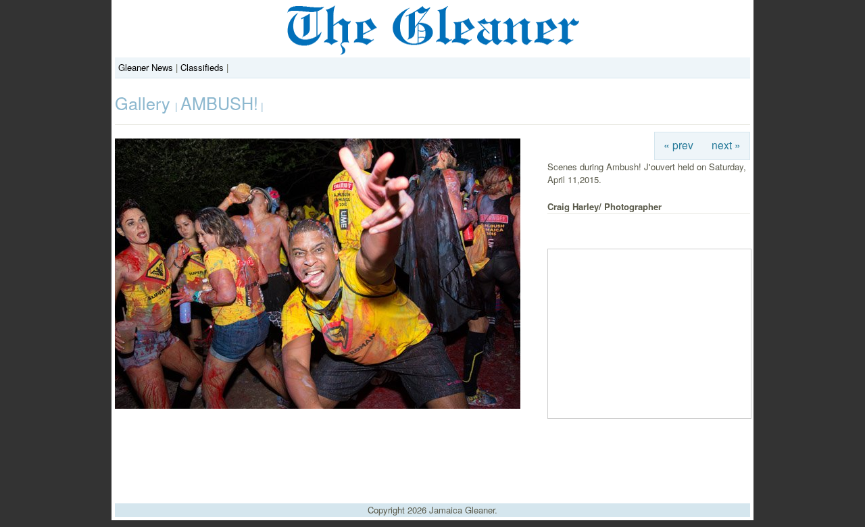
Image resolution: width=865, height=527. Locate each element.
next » (726, 144)
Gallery (145, 103)
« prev (678, 144)
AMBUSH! (219, 103)
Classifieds (202, 67)
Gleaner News (145, 67)
